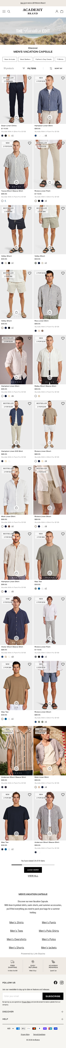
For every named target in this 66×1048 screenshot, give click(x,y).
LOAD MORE (33, 870)
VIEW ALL (33, 876)
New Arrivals (9, 59)
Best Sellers (25, 59)
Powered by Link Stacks (33, 954)
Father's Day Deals (44, 59)
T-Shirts (60, 59)
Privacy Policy (26, 1002)
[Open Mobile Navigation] (4, 11)
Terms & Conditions (39, 1035)
